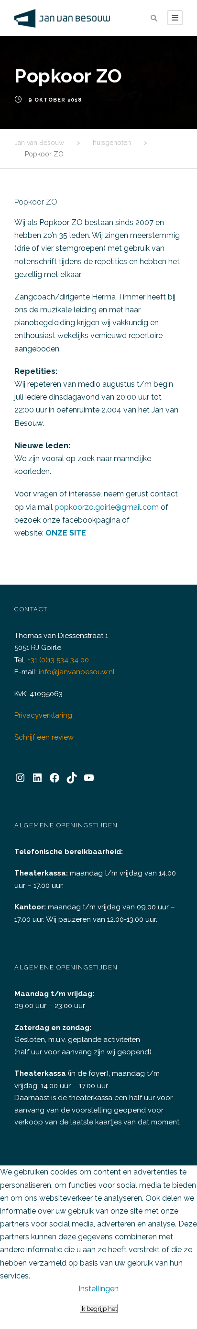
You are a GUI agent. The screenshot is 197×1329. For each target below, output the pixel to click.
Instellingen (98, 1288)
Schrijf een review (44, 737)
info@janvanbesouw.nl (77, 672)
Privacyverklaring (43, 715)
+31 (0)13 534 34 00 (58, 660)
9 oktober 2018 (55, 100)
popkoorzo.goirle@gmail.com (107, 507)
